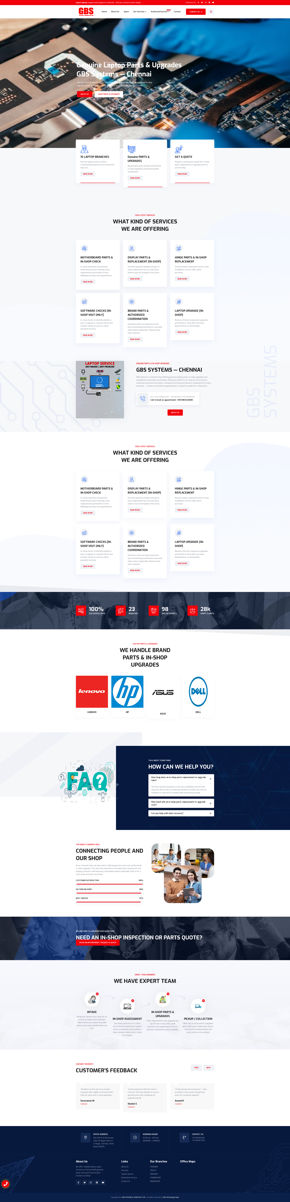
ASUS (163, 713)
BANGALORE (155, 1181)
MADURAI (154, 1174)
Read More (88, 174)
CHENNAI (154, 1167)
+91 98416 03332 (198, 1140)
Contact (177, 11)
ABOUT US (85, 94)
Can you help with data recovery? (167, 813)
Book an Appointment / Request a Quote (97, 942)
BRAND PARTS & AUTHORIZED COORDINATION (138, 315)
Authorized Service (129, 1178)
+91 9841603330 (198, 1138)
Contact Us (195, 12)
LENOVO (91, 712)
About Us (115, 11)
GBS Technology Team (171, 1197)
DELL (198, 712)
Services (124, 1170)
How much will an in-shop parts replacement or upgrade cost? (178, 803)
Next (209, 1068)
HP (127, 712)
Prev (196, 1068)
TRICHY (153, 1170)
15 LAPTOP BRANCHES (94, 157)
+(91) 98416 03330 (185, 400)
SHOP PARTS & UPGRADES (109, 94)
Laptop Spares (127, 1174)
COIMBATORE (155, 1178)
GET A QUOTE (183, 157)
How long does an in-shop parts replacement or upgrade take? (178, 779)
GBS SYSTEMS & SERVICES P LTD (134, 1197)
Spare (126, 11)
